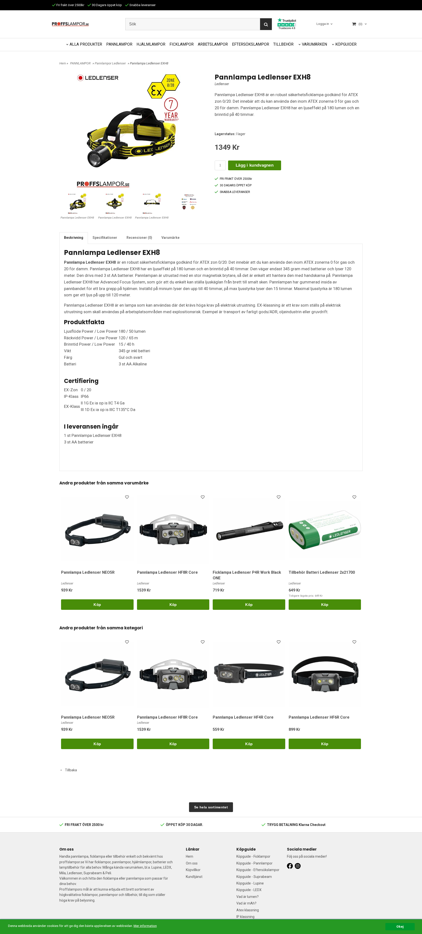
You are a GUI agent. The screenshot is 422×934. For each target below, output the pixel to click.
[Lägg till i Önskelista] (127, 498)
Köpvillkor (193, 870)
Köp (97, 605)
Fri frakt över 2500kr (70, 5)
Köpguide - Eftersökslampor (257, 870)
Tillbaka (70, 770)
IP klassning (245, 917)
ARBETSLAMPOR (213, 44)
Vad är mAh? (246, 903)
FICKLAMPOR (181, 44)
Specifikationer (105, 238)
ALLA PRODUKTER (86, 44)
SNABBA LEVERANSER (235, 192)
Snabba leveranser (142, 5)
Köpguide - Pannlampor (254, 863)
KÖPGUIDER (346, 44)
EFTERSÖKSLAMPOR (250, 44)
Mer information (145, 926)
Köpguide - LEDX (249, 890)
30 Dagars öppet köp (106, 5)
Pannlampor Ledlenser (110, 63)
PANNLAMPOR (119, 44)
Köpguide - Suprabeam (254, 877)
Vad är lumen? (247, 897)
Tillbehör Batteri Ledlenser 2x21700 (322, 572)
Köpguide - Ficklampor (253, 856)
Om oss (192, 863)
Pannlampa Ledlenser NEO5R (88, 572)
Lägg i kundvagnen (255, 165)
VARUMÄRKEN (314, 44)
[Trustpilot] (286, 23)
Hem (62, 63)
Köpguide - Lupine (250, 883)
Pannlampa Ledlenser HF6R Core (319, 717)
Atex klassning (247, 910)
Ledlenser (222, 84)
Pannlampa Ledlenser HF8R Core (167, 572)
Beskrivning (73, 238)
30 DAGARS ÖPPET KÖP (236, 185)
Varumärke (170, 238)
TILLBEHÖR (283, 44)
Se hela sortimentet (211, 807)
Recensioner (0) (139, 238)
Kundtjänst (194, 877)
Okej (400, 926)
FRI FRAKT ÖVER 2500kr (236, 179)
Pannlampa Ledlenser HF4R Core (243, 717)
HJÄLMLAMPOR (151, 44)
